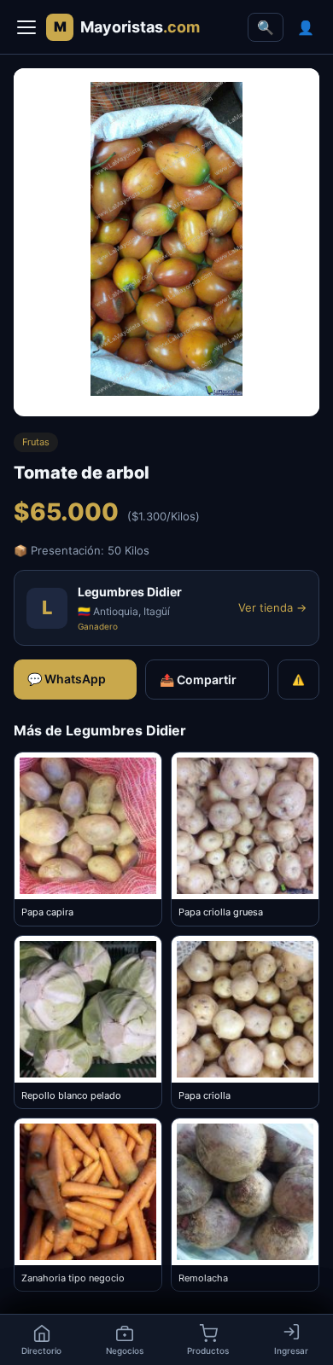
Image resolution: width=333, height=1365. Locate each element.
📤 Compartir (198, 679)
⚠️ (298, 679)
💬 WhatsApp (66, 678)
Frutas (36, 442)
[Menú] (26, 27)
